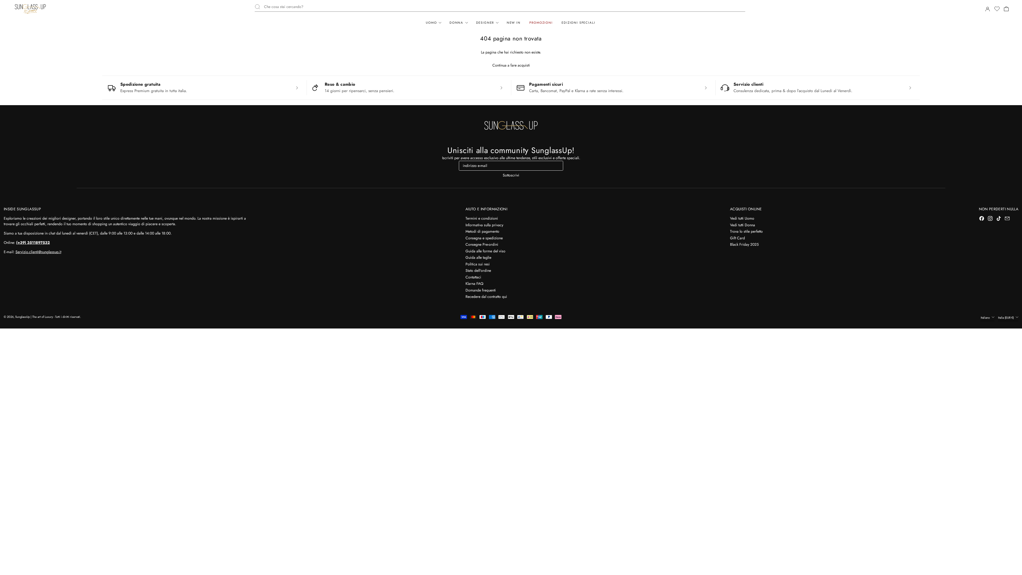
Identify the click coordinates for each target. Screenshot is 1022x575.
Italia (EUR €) (1006, 317)
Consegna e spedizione (484, 238)
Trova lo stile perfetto (746, 231)
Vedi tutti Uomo (742, 218)
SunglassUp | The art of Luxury (34, 317)
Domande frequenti (480, 290)
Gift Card (737, 238)
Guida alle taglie (478, 257)
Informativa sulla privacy (484, 225)
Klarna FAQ (474, 283)
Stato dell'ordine (478, 270)
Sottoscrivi (511, 175)
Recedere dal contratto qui (486, 296)
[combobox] (504, 7)
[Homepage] (30, 9)
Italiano (986, 317)
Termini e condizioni (481, 218)
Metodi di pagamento (482, 231)
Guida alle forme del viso (485, 251)
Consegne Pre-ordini (481, 244)
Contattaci (473, 277)
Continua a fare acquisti (511, 65)
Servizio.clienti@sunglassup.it (38, 251)
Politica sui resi (477, 264)
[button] (997, 9)
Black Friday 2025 (744, 244)
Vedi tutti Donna (742, 225)
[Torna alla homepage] (511, 125)
